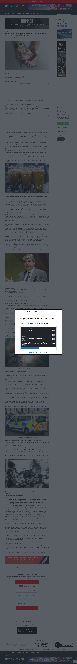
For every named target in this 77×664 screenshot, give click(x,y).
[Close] (59, 312)
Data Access (38, 352)
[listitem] (38, 328)
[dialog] (38, 332)
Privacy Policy (45, 352)
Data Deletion (31, 352)
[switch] (53, 330)
